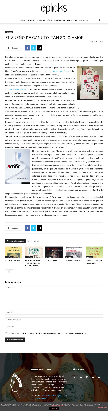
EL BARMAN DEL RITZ (73, 261)
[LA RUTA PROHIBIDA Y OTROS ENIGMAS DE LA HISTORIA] (33, 252)
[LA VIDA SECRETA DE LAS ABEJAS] (94, 252)
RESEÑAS (9, 32)
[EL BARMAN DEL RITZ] (74, 252)
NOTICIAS (31, 20)
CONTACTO (83, 20)
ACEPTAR (54, 409)
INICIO (22, 20)
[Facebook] (75, 378)
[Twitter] (93, 378)
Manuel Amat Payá (61, 71)
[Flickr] (81, 378)
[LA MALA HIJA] (54, 252)
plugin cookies (102, 407)
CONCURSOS (72, 20)
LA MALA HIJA (51, 261)
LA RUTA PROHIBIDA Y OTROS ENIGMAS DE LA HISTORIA (33, 263)
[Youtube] (99, 378)
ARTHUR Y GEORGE (12, 261)
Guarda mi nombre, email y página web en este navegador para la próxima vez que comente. (47, 333)
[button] (99, 20)
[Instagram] (87, 378)
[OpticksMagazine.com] (54, 9)
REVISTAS (41, 20)
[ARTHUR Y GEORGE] (13, 252)
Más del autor (33, 241)
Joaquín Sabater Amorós (15, 89)
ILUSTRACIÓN (59, 20)
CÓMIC (49, 20)
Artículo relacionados (15, 241)
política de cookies (56, 406)
